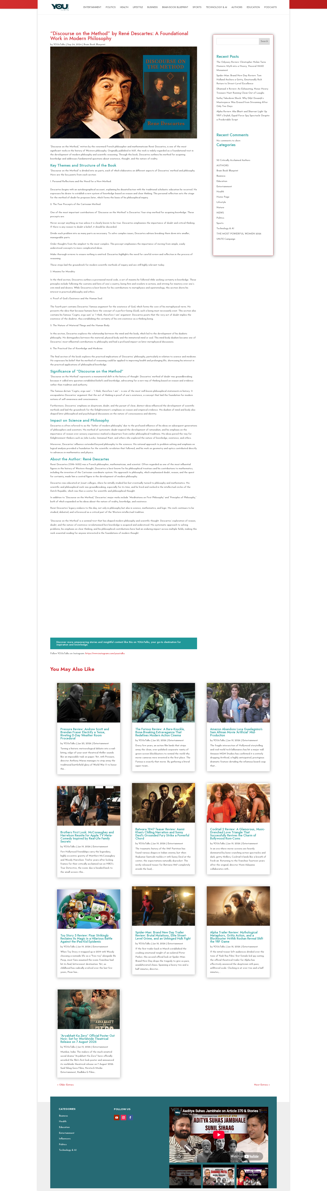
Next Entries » (262, 1085)
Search (264, 41)
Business (152, 7)
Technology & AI (216, 7)
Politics (111, 7)
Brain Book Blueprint (175, 7)
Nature (220, 207)
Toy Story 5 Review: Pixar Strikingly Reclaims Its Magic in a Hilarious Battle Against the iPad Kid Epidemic (86, 938)
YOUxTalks (59, 44)
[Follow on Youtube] (116, 1117)
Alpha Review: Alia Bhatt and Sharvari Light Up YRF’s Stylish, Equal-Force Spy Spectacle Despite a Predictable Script (243, 115)
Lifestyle (138, 7)
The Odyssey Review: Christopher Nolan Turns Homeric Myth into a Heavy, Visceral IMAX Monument (241, 66)
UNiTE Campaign (225, 239)
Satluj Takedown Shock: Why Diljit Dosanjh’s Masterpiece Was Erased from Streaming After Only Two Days (242, 102)
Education (253, 7)
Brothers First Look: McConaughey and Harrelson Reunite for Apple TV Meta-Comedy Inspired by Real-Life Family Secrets (87, 837)
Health (124, 7)
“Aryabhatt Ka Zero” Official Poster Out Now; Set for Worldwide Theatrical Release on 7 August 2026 (87, 1038)
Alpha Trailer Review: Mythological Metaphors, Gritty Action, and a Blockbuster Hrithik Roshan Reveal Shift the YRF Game (236, 937)
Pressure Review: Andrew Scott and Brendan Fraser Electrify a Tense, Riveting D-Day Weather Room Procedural (84, 734)
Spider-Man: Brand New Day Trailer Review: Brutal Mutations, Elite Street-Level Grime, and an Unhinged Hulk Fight (163, 935)
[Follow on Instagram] (123, 1117)
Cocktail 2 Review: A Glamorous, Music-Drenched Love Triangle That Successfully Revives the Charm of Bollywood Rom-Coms (237, 834)
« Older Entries (65, 1085)
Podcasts (270, 7)
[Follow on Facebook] (130, 1117)
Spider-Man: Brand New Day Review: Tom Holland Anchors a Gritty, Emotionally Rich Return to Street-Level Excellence (239, 79)
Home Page (222, 197)
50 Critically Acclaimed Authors (233, 160)
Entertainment (92, 7)
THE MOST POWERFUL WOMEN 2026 (238, 234)
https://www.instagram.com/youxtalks (105, 653)
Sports (197, 7)
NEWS (220, 213)
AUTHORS (236, 7)
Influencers (65, 1138)
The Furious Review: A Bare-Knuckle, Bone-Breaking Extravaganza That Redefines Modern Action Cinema (160, 732)
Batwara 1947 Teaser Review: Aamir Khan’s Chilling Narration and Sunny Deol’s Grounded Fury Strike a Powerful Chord (162, 834)
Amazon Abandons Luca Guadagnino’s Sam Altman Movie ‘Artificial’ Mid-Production (236, 732)
